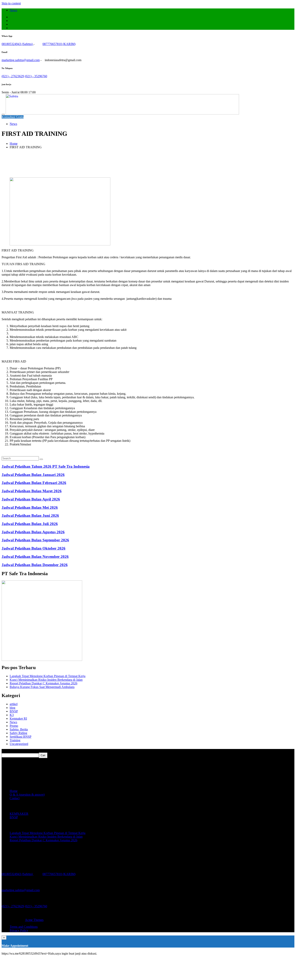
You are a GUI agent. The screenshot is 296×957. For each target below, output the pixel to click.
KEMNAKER (19, 813)
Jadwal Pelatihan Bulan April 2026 (31, 499)
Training (15, 740)
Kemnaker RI (18, 718)
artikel (14, 704)
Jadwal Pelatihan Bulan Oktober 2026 (33, 548)
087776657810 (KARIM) (59, 44)
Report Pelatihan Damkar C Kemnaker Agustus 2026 (43, 683)
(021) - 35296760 (36, 76)
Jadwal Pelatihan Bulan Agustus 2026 (33, 532)
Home (14, 791)
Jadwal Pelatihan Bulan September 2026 (35, 540)
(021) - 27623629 (13, 76)
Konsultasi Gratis (13, 117)
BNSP (14, 711)
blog (12, 707)
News (13, 10)
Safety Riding (18, 733)
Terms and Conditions (24, 926)
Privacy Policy (19, 930)
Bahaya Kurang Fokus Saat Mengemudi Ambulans (42, 687)
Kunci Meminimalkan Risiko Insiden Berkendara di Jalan (46, 679)
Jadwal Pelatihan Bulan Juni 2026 (30, 515)
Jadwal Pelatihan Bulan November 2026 (35, 556)
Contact (15, 798)
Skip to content (11, 3)
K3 (12, 715)
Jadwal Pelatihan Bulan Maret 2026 (32, 491)
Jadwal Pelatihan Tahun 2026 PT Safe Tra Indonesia (46, 466)
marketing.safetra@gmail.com (21, 60)
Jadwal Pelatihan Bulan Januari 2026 (33, 475)
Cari (5, 750)
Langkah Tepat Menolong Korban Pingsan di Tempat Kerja (47, 676)
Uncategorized (19, 744)
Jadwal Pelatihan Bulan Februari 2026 (34, 483)
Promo (14, 725)
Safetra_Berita (19, 729)
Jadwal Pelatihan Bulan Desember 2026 (35, 565)
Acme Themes (34, 920)
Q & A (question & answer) (27, 794)
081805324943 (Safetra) (17, 44)
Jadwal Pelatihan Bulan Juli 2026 (30, 524)
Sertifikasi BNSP (20, 736)
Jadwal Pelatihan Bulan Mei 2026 (30, 507)
